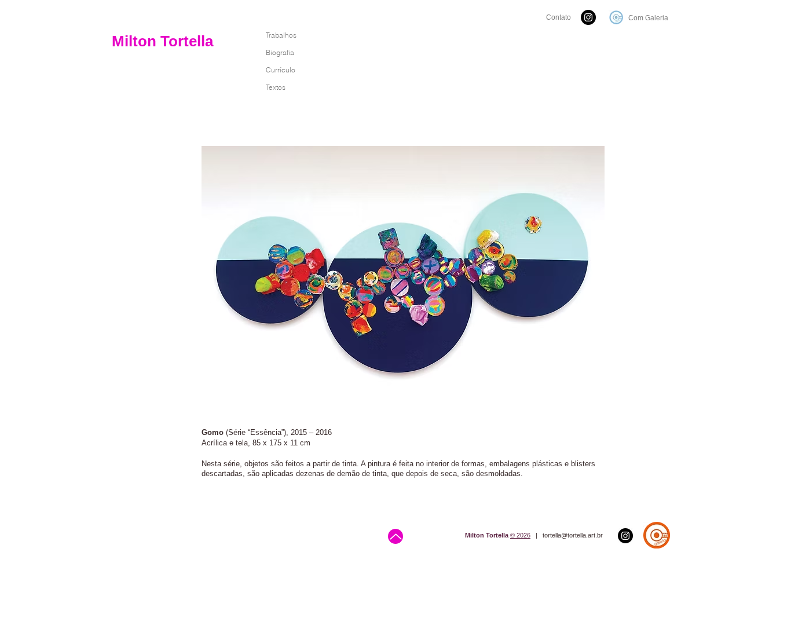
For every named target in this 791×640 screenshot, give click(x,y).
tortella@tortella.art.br (573, 535)
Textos (275, 87)
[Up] (395, 536)
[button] (403, 274)
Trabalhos (281, 35)
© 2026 (520, 535)
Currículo (280, 69)
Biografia (280, 52)
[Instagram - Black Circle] (588, 17)
